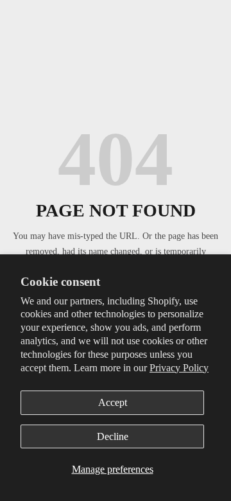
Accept (112, 402)
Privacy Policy (179, 367)
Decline (112, 436)
